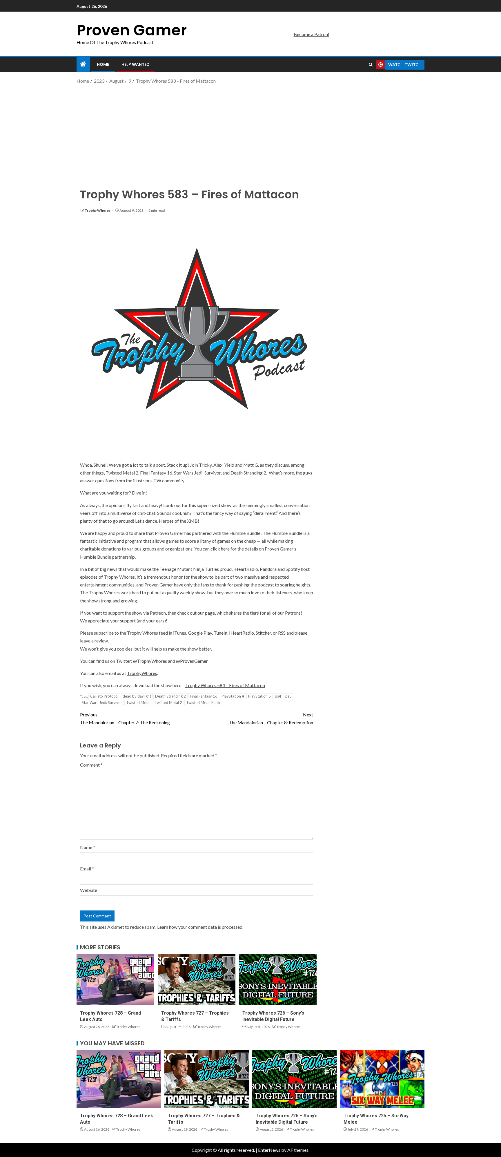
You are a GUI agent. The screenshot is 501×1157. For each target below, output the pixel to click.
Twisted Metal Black (203, 702)
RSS (282, 632)
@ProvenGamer (192, 661)
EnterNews (269, 1150)
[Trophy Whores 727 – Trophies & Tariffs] (196, 979)
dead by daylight (137, 696)
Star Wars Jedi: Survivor (102, 702)
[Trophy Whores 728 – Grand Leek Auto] (115, 979)
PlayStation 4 (233, 696)
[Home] (83, 64)
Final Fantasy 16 (203, 696)
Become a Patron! (311, 34)
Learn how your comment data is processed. (200, 927)
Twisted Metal (138, 702)
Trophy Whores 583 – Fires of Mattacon (225, 685)
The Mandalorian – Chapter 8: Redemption (271, 718)
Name (87, 847)
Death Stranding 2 (170, 696)
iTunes (179, 632)
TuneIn (220, 632)
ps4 (278, 696)
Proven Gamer (132, 30)
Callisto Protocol (104, 696)
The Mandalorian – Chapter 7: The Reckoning (125, 718)
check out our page (196, 612)
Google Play (200, 632)
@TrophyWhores (150, 661)
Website (88, 890)
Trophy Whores (98, 210)
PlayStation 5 (259, 696)
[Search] (370, 64)
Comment (91, 764)
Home (103, 64)
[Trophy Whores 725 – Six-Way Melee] (382, 1079)
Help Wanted (135, 64)
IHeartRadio (241, 632)
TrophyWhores (142, 673)
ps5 (288, 696)
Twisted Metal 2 (168, 702)
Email (87, 868)
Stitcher (263, 632)
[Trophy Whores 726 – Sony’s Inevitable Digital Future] (278, 979)
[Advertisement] (250, 131)
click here (220, 548)
